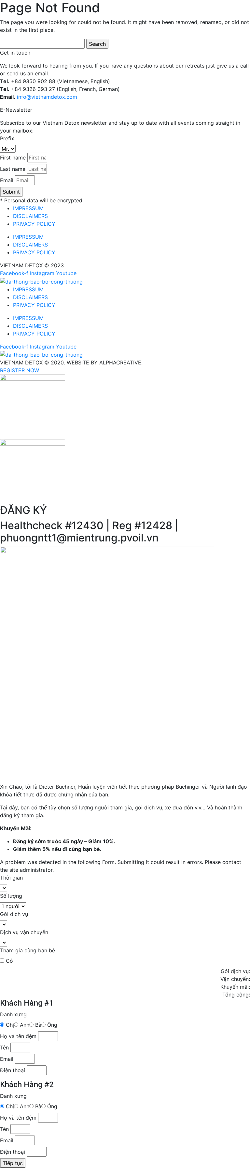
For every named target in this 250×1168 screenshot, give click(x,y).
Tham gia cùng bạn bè (27, 950)
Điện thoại (12, 1070)
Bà (38, 1025)
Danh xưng (13, 1014)
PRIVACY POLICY (34, 224)
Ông (52, 1025)
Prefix (7, 138)
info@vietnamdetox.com (47, 97)
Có (9, 961)
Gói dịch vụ (14, 914)
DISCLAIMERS (30, 216)
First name (13, 157)
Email (6, 180)
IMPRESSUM (28, 208)
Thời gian (11, 877)
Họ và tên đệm (18, 1036)
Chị (10, 1025)
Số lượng (11, 896)
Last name (12, 169)
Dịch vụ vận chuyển (24, 932)
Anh (24, 1025)
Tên (4, 1047)
